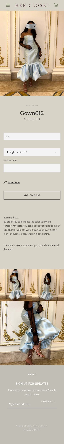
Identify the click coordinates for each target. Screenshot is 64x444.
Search (32, 374)
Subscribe (46, 402)
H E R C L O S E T (40, 426)
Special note (10, 160)
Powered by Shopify (32, 430)
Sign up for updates (32, 384)
